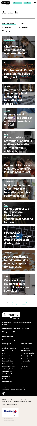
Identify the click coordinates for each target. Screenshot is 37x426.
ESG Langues (4, 387)
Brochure (27, 3)
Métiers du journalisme (27, 356)
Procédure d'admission (9, 348)
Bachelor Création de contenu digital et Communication (8, 369)
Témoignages (6, 31)
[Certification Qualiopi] (10, 414)
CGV (24, 389)
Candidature (17, 3)
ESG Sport (11, 387)
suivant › (15, 305)
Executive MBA (17, 387)
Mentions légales (5, 389)
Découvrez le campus (9, 340)
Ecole (22, 23)
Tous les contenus (8, 23)
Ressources (24, 369)
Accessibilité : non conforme (16, 389)
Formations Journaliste (27, 353)
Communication (7, 27)
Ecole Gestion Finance (6, 385)
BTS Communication (8, 351)
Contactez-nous (7, 336)
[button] (3, 393)
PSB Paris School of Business (22, 385)
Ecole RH (14, 385)
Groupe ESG (24, 387)
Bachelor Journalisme (8, 364)
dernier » (24, 305)
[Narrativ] (5, 3)
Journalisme (23, 27)
